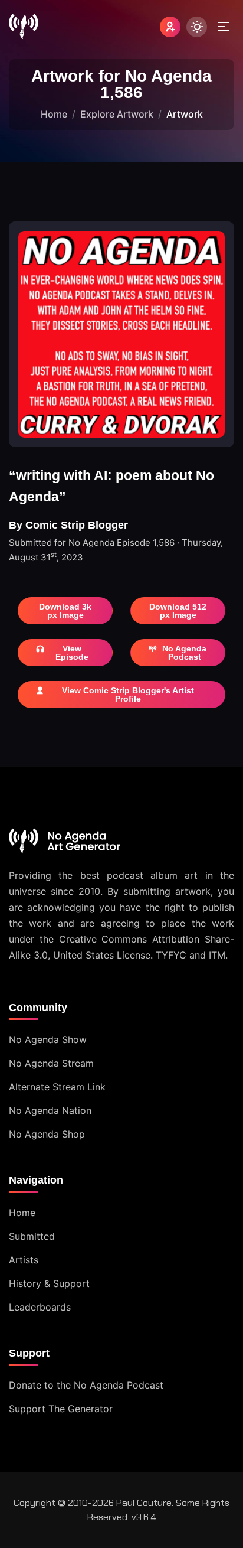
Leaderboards (40, 1307)
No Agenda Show (48, 1039)
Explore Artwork (116, 114)
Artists (23, 1260)
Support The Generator (61, 1409)
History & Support (49, 1283)
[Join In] (170, 27)
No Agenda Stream (51, 1063)
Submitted (32, 1236)
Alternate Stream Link (57, 1087)
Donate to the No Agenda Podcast (86, 1385)
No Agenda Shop (47, 1134)
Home (54, 114)
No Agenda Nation (50, 1110)
